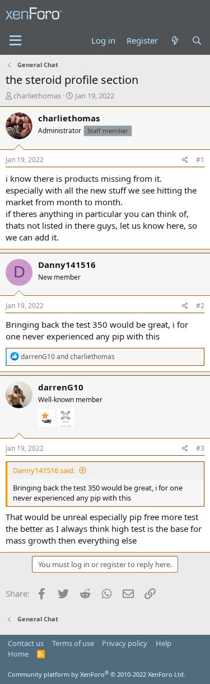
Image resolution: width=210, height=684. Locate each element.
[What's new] (174, 40)
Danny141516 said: (44, 470)
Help (163, 643)
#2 (200, 305)
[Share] (185, 160)
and (68, 356)
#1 (200, 159)
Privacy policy (124, 643)
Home (18, 654)
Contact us (26, 643)
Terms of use (73, 643)
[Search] (197, 40)
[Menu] (15, 41)
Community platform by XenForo (96, 674)
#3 (200, 448)
